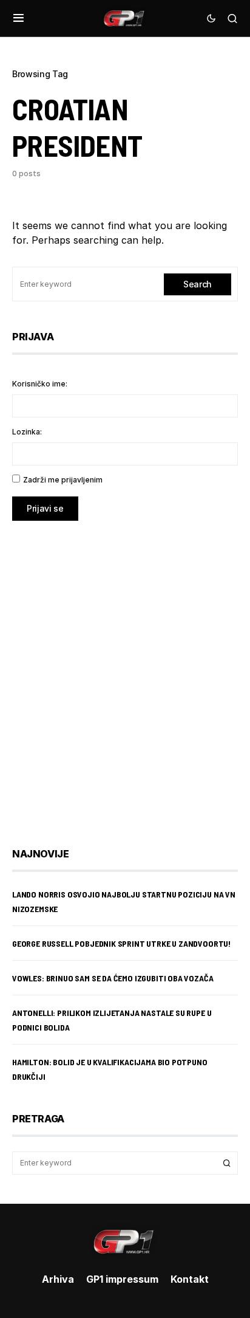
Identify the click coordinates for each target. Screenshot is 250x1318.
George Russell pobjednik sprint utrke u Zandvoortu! (121, 943)
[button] (18, 18)
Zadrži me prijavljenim (63, 479)
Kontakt (190, 1279)
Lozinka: (27, 431)
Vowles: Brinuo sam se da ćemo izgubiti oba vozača (112, 978)
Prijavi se (45, 508)
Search (197, 284)
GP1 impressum (122, 1279)
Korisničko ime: (39, 383)
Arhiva (58, 1279)
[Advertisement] (125, 675)
